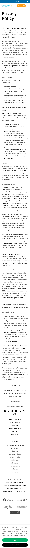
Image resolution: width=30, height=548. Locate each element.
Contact (15, 431)
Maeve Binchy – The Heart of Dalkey (15, 492)
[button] (28, 5)
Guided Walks (15, 460)
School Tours (15, 451)
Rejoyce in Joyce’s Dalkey (15, 489)
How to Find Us (15, 422)
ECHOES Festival (15, 466)
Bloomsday (15, 463)
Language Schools (15, 454)
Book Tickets (15, 434)
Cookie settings (15, 545)
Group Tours (15, 448)
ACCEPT (15, 540)
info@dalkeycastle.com (15, 406)
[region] (15, 536)
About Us (15, 425)
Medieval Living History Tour (15, 445)
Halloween (15, 469)
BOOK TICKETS (21, 5)
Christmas (15, 472)
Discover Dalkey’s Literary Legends (15, 486)
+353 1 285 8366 (15, 401)
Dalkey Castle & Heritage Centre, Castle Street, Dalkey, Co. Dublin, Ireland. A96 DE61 (15, 393)
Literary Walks (15, 457)
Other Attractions (15, 428)
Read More (22, 535)
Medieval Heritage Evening (15, 483)
